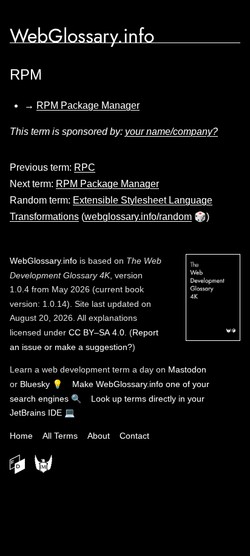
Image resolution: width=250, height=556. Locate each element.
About (98, 436)
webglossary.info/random (138, 216)
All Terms (60, 436)
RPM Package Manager (88, 105)
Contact (134, 436)
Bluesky (35, 384)
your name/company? (171, 131)
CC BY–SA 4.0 (96, 332)
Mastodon (187, 369)
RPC (84, 167)
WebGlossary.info (82, 36)
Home (21, 436)
